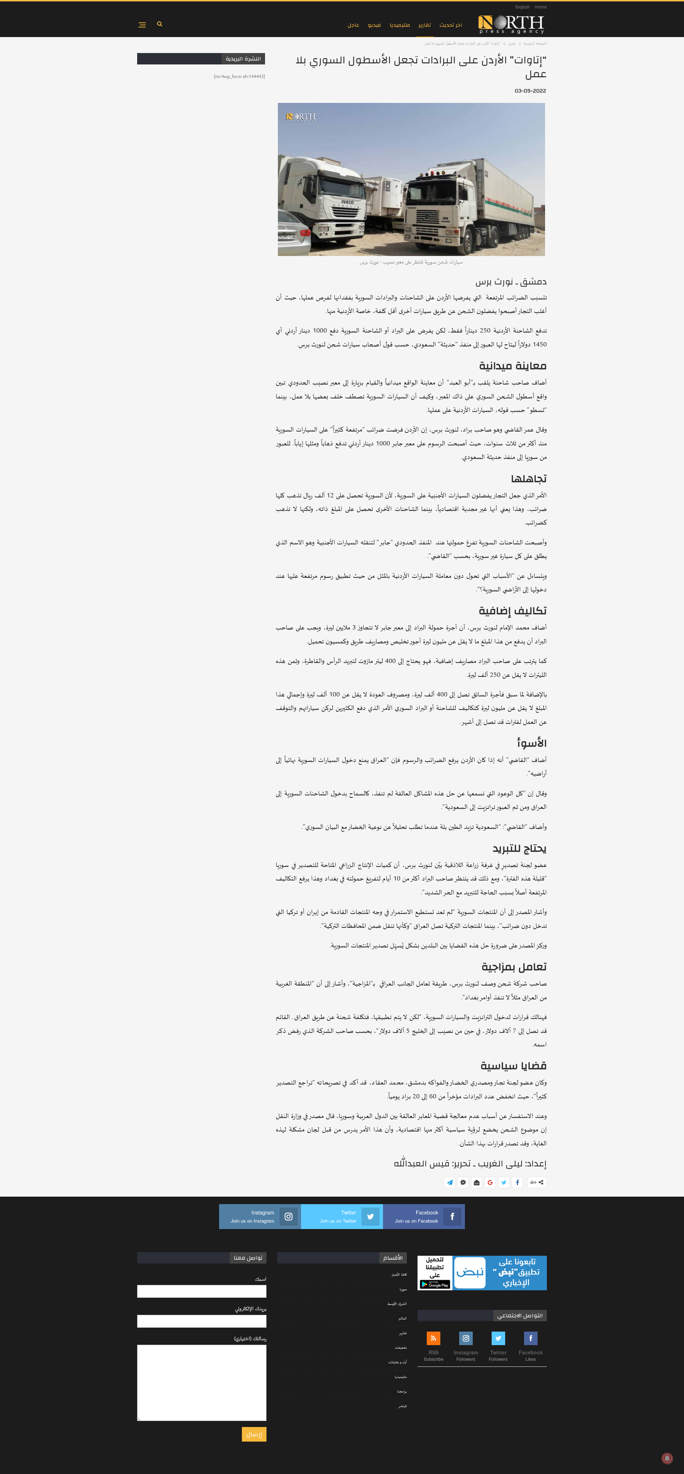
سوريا (403, 1289)
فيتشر (402, 1406)
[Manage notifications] (667, 1458)
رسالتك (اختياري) (250, 1338)
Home (541, 7)
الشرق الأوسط (397, 1304)
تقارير (425, 25)
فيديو (374, 25)
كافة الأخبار (399, 1275)
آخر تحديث (451, 25)
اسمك (260, 1279)
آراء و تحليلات (397, 1362)
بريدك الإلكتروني (250, 1309)
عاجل (353, 25)
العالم (403, 1319)
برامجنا (402, 1392)
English (522, 7)
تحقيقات (401, 1348)
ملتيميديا (400, 25)
